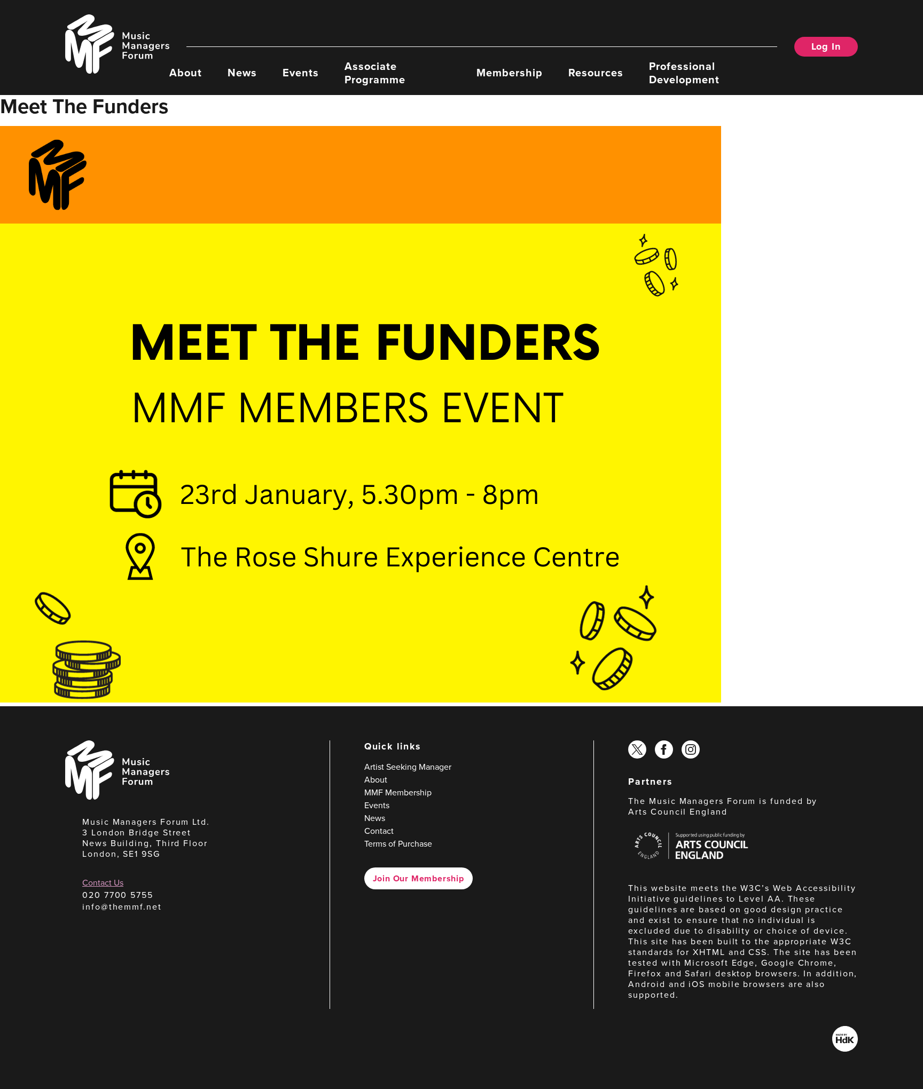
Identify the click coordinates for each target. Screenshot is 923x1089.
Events (301, 72)
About (185, 72)
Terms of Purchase (398, 844)
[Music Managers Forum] (117, 797)
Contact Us (102, 883)
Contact (379, 831)
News (242, 72)
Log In (826, 46)
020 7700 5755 (117, 895)
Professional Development (684, 72)
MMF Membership (398, 792)
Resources (595, 72)
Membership (509, 72)
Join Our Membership (418, 878)
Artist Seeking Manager (407, 767)
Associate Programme (375, 72)
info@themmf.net (122, 907)
